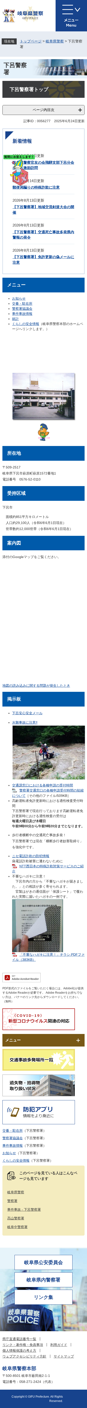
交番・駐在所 (22, 303)
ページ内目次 (43, 110)
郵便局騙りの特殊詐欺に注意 (36, 187)
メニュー (13, 1040)
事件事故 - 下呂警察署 (24, 1209)
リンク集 (43, 1297)
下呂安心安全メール (27, 713)
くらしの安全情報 (25, 324)
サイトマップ (64, 1356)
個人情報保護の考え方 (19, 1350)
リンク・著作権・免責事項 (22, 1345)
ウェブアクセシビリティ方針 (24, 1356)
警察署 (12, 1201)
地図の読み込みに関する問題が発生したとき (36, 685)
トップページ (31, 41)
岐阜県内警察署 (43, 1279)
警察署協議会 (22, 309)
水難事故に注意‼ (24, 722)
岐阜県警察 (55, 41)
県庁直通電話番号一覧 (19, 1339)
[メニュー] (71, 15)
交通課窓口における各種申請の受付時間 (42, 785)
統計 (15, 319)
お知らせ (19, 298)
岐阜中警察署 (17, 1227)
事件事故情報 (22, 314)
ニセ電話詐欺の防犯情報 (30, 856)
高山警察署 (15, 1218)
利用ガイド (58, 1345)
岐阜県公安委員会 (43, 1262)
